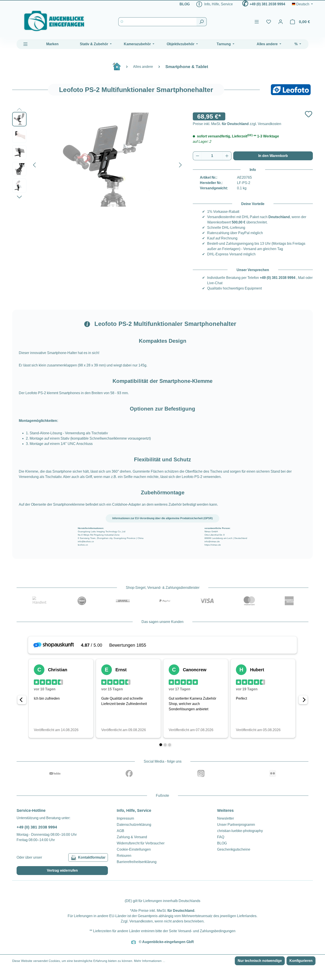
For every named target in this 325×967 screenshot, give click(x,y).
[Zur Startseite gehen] (54, 21)
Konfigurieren (301, 961)
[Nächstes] (180, 164)
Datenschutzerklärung (134, 824)
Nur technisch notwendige (260, 961)
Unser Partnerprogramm (236, 824)
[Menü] (256, 22)
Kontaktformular (91, 857)
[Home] (119, 68)
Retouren (124, 855)
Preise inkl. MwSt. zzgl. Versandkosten (237, 124)
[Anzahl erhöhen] (227, 155)
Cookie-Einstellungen (134, 849)
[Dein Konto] (280, 22)
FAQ (220, 837)
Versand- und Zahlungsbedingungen (206, 931)
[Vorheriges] (34, 164)
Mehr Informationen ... (149, 961)
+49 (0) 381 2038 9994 (267, 4)
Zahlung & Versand (132, 837)
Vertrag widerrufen (62, 870)
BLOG (185, 4)
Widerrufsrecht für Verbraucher (140, 843)
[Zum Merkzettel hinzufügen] (308, 114)
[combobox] (157, 21)
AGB (120, 831)
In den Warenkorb (273, 156)
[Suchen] (201, 21)
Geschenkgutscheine (233, 849)
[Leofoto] (291, 90)
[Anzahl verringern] (197, 155)
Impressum (125, 818)
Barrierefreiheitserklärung (137, 862)
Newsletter (225, 818)
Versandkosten (141, 921)
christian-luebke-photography (240, 831)
